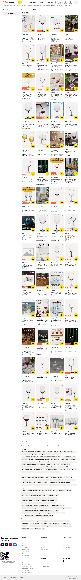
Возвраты (42, 547)
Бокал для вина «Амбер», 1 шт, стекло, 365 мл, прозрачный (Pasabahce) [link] (70, 208)
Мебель (24, 541)
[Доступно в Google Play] (6, 546)
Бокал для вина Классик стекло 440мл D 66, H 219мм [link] (71, 378)
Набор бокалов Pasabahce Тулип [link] (42, 293)
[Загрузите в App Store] (2, 546)
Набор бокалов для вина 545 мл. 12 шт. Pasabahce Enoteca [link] (42, 321)
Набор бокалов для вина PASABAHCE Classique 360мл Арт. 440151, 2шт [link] (27, 265)
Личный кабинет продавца (45, 560)
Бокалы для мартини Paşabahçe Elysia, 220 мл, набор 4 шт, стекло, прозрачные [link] (42, 265)
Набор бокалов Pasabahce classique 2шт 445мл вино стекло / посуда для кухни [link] (27, 208)
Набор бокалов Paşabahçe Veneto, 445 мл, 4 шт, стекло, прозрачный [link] (57, 152)
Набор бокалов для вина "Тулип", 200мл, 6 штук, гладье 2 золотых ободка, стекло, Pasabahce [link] (56, 293)
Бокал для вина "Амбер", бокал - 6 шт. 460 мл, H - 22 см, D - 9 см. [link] (27, 179)
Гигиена (24, 545)
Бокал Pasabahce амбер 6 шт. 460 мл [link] (43, 36)
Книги (23, 560)
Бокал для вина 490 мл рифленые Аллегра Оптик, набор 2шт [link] (42, 124)
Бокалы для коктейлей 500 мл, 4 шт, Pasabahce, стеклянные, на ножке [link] (56, 95)
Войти (76, 2)
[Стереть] (43, 2)
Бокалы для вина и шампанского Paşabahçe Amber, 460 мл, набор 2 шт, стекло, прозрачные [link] (27, 36)
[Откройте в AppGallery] (10, 546)
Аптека (23, 553)
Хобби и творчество (26, 557)
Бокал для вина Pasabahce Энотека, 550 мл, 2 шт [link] (70, 349)
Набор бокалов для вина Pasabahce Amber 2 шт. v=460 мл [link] (56, 36)
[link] (31, 452)
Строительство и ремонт (27, 568)
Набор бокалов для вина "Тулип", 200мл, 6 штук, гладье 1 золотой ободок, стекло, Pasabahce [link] (56, 321)
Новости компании (67, 540)
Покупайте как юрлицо (45, 543)
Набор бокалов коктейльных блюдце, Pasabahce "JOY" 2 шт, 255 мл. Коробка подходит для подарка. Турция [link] (42, 208)
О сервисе (42, 545)
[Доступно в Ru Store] (15, 546)
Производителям (66, 543)
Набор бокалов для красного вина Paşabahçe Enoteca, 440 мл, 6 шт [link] (28, 349)
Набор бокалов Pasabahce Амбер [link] (70, 152)
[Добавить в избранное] (33, 16)
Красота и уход (25, 555)
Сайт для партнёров (44, 566)
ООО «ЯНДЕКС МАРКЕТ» (74, 576)
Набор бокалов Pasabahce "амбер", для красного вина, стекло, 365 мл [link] (71, 95)
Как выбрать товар (44, 540)
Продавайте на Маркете (45, 562)
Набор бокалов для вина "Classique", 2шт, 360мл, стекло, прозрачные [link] (70, 406)
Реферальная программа (68, 541)
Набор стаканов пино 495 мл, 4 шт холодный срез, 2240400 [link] (70, 434)
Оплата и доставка (44, 541)
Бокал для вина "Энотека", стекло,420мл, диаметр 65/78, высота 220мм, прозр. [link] (71, 265)
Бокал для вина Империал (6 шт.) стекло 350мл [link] (42, 405)
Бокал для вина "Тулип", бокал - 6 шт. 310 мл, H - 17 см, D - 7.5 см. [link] (70, 293)
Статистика (5, 577)
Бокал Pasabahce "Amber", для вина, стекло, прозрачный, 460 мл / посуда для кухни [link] (27, 95)
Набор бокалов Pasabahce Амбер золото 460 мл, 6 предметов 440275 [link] (56, 124)
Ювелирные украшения (27, 572)
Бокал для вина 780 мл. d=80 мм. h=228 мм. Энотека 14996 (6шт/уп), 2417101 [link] (28, 434)
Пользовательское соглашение (16, 577)
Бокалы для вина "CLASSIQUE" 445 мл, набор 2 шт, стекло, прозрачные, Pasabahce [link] (28, 406)
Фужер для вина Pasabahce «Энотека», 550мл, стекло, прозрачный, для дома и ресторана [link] (56, 349)
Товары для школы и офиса (27, 562)
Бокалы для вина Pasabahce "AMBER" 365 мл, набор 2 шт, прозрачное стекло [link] (71, 124)
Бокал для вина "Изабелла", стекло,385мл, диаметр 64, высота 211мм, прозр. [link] (71, 321)
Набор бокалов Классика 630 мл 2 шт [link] (56, 378)
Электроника (25, 547)
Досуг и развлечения (26, 540)
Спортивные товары (26, 564)
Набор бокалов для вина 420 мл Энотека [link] (42, 378)
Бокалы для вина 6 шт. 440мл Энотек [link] (26, 293)
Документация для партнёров (46, 564)
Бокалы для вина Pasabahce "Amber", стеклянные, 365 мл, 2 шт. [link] (71, 66)
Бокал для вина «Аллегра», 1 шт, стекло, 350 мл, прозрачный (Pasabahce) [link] (57, 208)
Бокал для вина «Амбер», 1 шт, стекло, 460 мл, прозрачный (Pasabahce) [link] (27, 66)
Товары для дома (25, 551)
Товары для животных (27, 566)
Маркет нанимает (66, 547)
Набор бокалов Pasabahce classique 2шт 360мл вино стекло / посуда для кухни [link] (56, 180)
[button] (25, 13)
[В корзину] (33, 30)
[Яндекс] (77, 578)
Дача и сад (24, 559)
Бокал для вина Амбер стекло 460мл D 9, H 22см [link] (42, 95)
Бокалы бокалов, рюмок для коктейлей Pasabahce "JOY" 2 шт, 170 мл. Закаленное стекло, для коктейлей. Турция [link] (28, 378)
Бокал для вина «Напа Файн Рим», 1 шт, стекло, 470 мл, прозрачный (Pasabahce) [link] (56, 265)
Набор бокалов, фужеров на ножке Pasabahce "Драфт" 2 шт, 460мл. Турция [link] (28, 152)
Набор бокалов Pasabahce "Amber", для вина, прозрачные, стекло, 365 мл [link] (42, 66)
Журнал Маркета (44, 549)
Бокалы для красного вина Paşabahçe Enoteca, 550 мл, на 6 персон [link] (42, 180)
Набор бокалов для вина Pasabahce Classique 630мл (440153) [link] (42, 349)
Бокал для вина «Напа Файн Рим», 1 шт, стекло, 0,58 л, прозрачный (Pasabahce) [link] (56, 406)
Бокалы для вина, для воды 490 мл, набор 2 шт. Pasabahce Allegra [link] (56, 66)
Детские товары (25, 570)
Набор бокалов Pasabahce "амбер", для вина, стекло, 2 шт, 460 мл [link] (71, 36)
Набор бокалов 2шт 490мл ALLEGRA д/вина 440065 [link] (70, 236)
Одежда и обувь (25, 549)
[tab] (6, 5)
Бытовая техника (25, 543)
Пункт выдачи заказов (67, 545)
